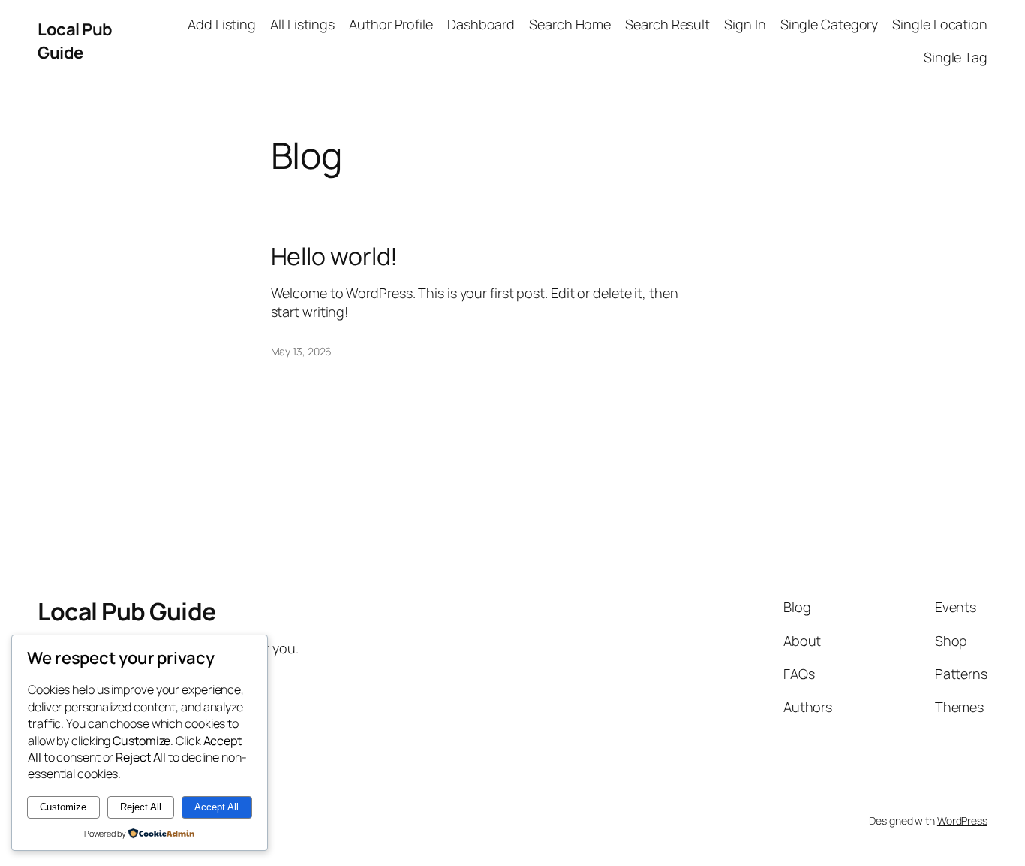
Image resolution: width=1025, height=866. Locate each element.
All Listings (302, 24)
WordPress (962, 820)
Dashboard (481, 24)
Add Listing (222, 24)
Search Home (570, 24)
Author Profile (391, 24)
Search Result (667, 24)
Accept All (216, 807)
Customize (63, 807)
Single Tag (955, 57)
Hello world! (334, 256)
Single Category (829, 24)
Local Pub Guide (75, 41)
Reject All (140, 807)
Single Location (939, 24)
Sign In (744, 24)
